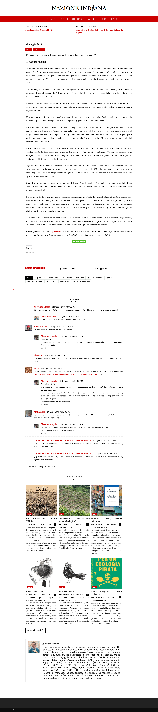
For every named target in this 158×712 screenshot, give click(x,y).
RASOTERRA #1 (67, 591)
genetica (80, 277)
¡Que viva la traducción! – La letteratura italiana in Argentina (99, 31)
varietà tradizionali (81, 281)
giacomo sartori (67, 268)
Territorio (64, 281)
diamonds (38, 355)
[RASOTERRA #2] (41, 573)
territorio (39, 49)
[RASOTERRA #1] (74, 573)
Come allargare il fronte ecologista (106, 593)
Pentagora (51, 281)
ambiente (53, 277)
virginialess (39, 411)
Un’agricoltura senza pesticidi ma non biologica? (74, 520)
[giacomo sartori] (34, 660)
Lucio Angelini (41, 326)
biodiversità (66, 277)
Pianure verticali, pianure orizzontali (106, 520)
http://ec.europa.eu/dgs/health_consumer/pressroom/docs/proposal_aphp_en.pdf (68, 374)
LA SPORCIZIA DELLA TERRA (41, 520)
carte (29, 49)
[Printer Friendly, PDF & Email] (79, 242)
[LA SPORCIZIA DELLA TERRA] (41, 500)
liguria (109, 277)
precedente (57, 231)
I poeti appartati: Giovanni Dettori (39, 30)
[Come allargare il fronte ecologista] (106, 573)
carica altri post (34, 630)
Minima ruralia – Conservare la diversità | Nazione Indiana (62, 440)
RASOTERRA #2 (34, 591)
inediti (30, 587)
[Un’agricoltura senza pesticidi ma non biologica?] (74, 500)
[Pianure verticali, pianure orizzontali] (106, 500)
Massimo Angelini (35, 281)
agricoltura (40, 277)
